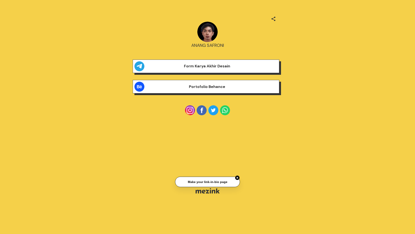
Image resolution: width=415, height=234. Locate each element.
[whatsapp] (225, 110)
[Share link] (273, 18)
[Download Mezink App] (208, 191)
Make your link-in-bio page (207, 182)
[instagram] (190, 110)
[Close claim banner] (237, 178)
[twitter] (213, 110)
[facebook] (202, 110)
